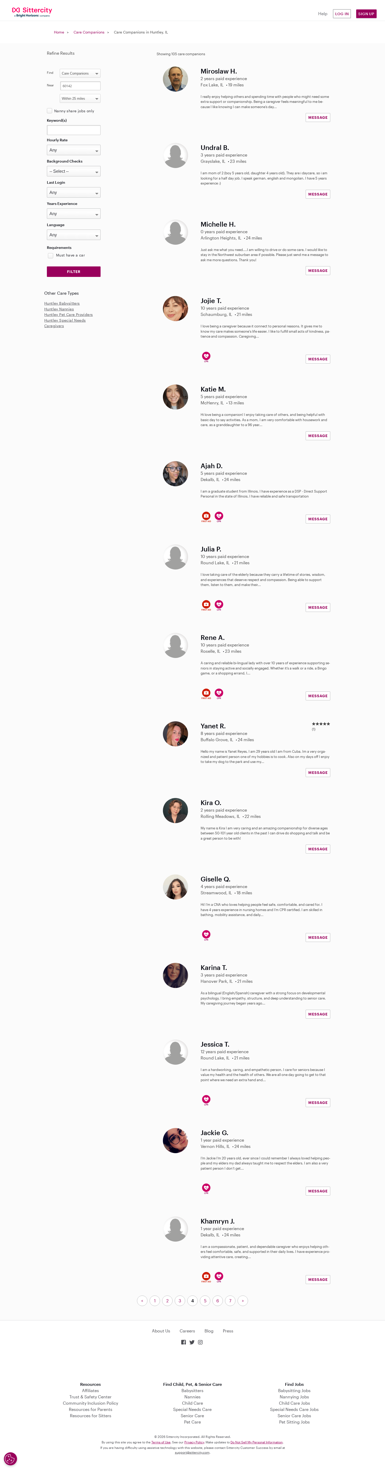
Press (228, 1330)
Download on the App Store (192, 1364)
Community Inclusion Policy (90, 1402)
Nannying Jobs (294, 1396)
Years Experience (62, 203)
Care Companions (89, 32)
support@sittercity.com (192, 1452)
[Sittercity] (32, 12)
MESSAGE (318, 117)
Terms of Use (160, 1442)
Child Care (192, 1402)
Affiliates (90, 1390)
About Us (161, 1330)
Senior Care (192, 1415)
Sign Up (366, 14)
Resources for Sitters (90, 1415)
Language (55, 224)
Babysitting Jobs (294, 1390)
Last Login (56, 182)
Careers (187, 1330)
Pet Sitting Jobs (294, 1421)
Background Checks (64, 161)
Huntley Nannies (59, 309)
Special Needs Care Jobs (294, 1409)
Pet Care (192, 1421)
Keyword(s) (57, 120)
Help (322, 13)
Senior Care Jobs (294, 1415)
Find (50, 72)
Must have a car (70, 255)
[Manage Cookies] (10, 1458)
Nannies (192, 1396)
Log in (342, 14)
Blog (209, 1330)
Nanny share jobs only (74, 111)
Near (50, 85)
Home (59, 32)
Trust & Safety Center (90, 1396)
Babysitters (193, 1390)
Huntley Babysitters (62, 303)
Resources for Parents (90, 1409)
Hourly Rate (57, 140)
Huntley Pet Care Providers (68, 314)
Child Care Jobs (294, 1402)
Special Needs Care (192, 1409)
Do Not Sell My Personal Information (256, 1442)
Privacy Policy (194, 1442)
